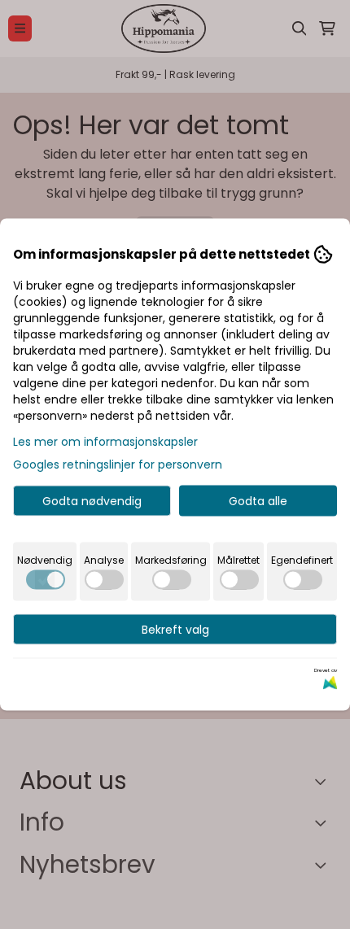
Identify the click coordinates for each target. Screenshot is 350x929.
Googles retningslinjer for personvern (117, 464)
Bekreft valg (175, 630)
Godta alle (258, 501)
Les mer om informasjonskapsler (105, 442)
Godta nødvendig (92, 501)
